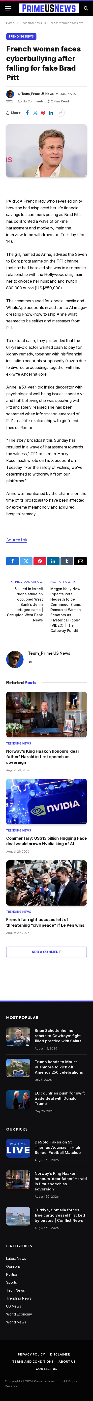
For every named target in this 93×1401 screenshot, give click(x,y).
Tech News (15, 1290)
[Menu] (8, 8)
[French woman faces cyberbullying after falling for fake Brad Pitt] (46, 150)
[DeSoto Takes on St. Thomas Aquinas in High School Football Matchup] (18, 1148)
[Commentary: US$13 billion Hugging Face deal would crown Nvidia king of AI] (46, 801)
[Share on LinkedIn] (51, 113)
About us (67, 1361)
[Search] (85, 8)
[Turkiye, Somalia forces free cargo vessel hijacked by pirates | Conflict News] (18, 1216)
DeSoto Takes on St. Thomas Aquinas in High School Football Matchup (58, 1147)
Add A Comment (46, 952)
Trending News (21, 36)
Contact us (46, 1369)
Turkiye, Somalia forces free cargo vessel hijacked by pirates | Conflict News (60, 1215)
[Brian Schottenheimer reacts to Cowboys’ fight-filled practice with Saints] (18, 1036)
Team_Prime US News (37, 94)
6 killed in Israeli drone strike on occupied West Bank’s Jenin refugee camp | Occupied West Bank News (25, 604)
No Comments (33, 101)
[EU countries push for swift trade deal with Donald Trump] (18, 1099)
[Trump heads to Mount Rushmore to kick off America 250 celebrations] (18, 1068)
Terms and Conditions (33, 1361)
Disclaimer (60, 1354)
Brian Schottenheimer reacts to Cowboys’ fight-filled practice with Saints (58, 1035)
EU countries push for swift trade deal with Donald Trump (60, 1098)
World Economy (19, 1314)
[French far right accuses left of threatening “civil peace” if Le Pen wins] (46, 883)
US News (13, 1306)
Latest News (16, 1258)
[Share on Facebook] (27, 113)
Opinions (13, 1266)
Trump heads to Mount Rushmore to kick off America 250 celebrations (59, 1067)
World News (16, 1322)
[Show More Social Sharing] (61, 113)
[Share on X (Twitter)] (35, 113)
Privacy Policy (31, 1354)
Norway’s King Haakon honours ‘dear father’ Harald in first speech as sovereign (42, 757)
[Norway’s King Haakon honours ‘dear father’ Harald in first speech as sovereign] (46, 714)
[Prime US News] (49, 8)
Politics (12, 1274)
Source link (16, 540)
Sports (11, 1282)
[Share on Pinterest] (43, 113)
